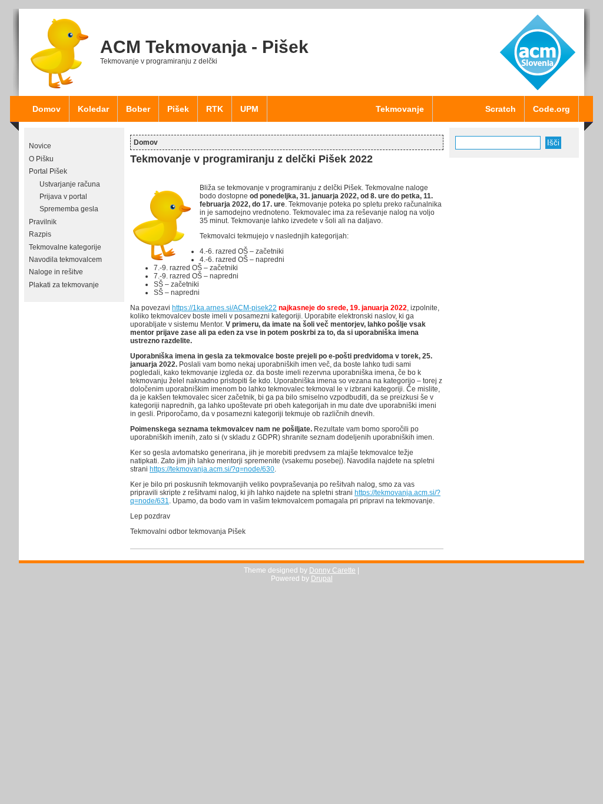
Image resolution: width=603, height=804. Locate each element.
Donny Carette (332, 570)
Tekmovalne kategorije (65, 247)
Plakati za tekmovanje (64, 285)
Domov (46, 109)
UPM (249, 109)
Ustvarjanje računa (69, 184)
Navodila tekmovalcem (65, 259)
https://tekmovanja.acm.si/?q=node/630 (212, 469)
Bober (138, 109)
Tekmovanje (400, 109)
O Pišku (41, 159)
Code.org (551, 109)
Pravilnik (43, 222)
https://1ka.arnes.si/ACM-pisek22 (224, 308)
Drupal (322, 578)
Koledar (93, 109)
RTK (214, 109)
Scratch (500, 109)
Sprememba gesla (68, 209)
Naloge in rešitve (56, 272)
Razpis (40, 234)
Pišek (178, 109)
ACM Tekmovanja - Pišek (204, 47)
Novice (40, 146)
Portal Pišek (48, 171)
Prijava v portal (63, 196)
